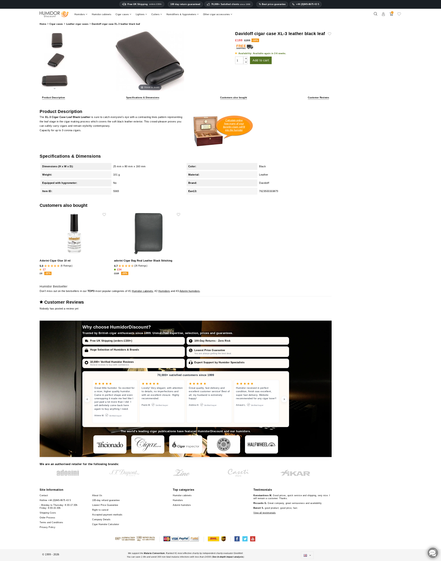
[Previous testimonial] (87, 399)
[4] (55, 266)
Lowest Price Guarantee (209, 350)
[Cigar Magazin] (223, 444)
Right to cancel (100, 510)
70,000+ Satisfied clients (230, 4)
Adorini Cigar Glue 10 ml (55, 260)
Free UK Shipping (144, 4)
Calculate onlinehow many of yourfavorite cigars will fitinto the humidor (234, 125)
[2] (48, 266)
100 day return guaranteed (185, 4)
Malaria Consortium (154, 553)
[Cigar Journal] (147, 444)
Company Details (101, 519)
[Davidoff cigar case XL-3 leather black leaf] (55, 41)
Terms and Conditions (51, 522)
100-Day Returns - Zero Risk (212, 340)
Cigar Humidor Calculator (105, 524)
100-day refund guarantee (106, 500)
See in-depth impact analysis (228, 557)
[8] (129, 266)
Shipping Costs (48, 512)
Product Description (53, 97)
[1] (45, 266)
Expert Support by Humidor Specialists (219, 362)
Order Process (47, 517)
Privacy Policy (47, 527)
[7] (127, 266)
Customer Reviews (318, 97)
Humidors (164, 291)
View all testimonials (264, 512)
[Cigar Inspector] (185, 444)
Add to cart (261, 60)
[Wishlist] (399, 15)
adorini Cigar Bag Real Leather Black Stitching (143, 260)
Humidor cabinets (142, 291)
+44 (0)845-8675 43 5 (307, 4)
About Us (97, 495)
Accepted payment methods (107, 514)
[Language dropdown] (307, 555)
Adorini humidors (190, 291)
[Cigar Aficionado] (109, 444)
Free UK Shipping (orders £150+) (111, 340)
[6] (126, 266)
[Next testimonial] (284, 399)
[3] (52, 266)
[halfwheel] (261, 444)
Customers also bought (233, 97)
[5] (58, 266)
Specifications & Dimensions (142, 97)
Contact (44, 495)
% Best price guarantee (272, 4)
